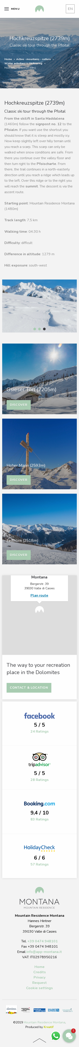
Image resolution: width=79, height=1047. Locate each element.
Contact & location (29, 688)
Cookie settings (39, 988)
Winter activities (14, 63)
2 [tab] (39, 329)
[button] (69, 1036)
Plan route (39, 595)
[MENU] (6, 8)
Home (8, 59)
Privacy (39, 977)
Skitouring (35, 63)
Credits (39, 972)
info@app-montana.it (44, 951)
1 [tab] (35, 329)
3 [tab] (44, 329)
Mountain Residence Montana (44, 1022)
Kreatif (49, 1027)
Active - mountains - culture (33, 59)
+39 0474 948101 (42, 941)
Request (39, 982)
